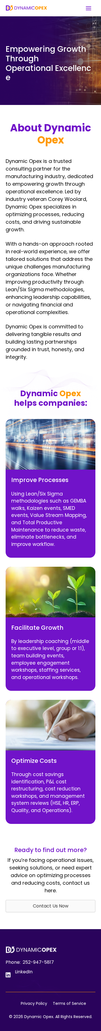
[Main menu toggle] (88, 8)
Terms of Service (69, 1003)
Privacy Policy (34, 1003)
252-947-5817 (38, 962)
